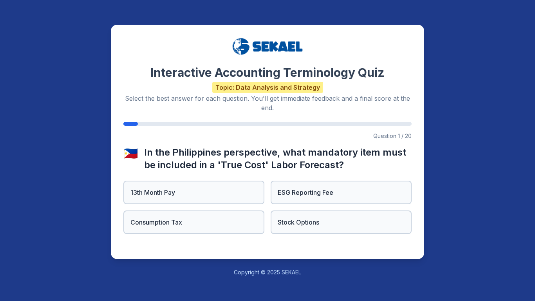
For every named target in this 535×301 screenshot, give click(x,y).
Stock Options (298, 222)
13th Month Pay (152, 192)
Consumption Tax (156, 222)
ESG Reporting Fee (305, 192)
